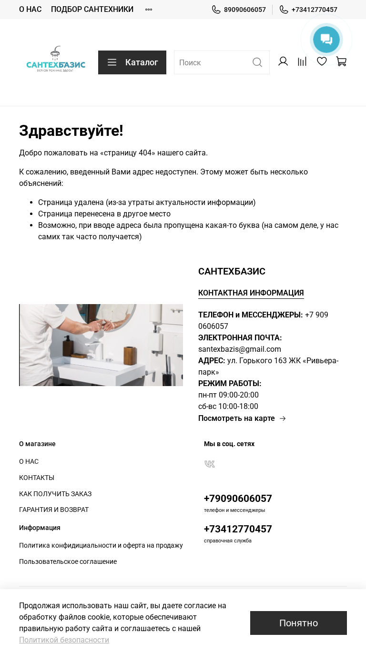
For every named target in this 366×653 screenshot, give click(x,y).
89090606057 (245, 9)
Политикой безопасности (64, 639)
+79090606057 (238, 498)
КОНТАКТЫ (36, 478)
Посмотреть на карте (236, 418)
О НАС (30, 9)
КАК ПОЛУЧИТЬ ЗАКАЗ (55, 494)
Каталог (141, 62)
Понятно (298, 623)
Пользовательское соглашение (68, 562)
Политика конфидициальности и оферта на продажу (101, 545)
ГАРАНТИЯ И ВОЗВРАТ (54, 510)
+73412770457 (314, 9)
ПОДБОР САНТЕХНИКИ (92, 9)
